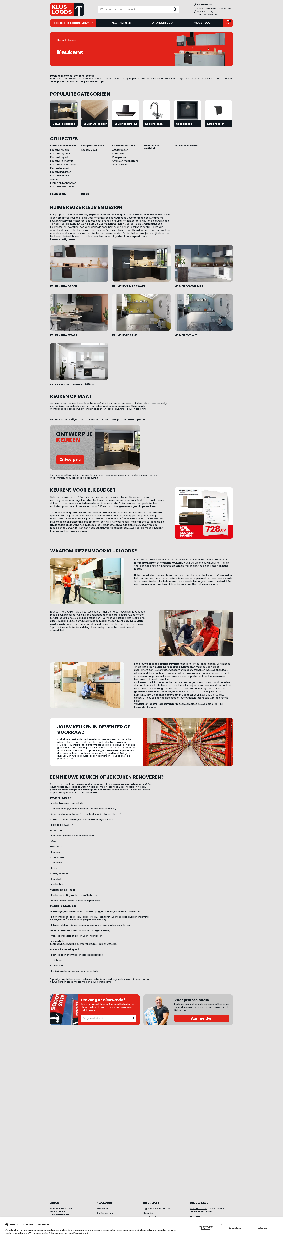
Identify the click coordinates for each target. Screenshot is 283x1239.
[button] (213, 11)
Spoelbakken (58, 193)
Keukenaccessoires (186, 145)
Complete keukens (92, 145)
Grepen (54, 179)
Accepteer (234, 1228)
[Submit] (133, 1018)
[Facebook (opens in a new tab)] (193, 1216)
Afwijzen (263, 1228)
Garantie (148, 1212)
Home (60, 40)
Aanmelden (202, 1018)
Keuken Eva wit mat (189, 286)
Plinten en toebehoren (63, 183)
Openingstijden (162, 22)
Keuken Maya (89, 149)
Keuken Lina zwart (60, 175)
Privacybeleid (80, 1232)
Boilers (85, 193)
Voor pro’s (202, 22)
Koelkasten (118, 153)
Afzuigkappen (120, 149)
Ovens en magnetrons (125, 161)
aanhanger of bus (107, 755)
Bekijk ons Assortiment (71, 23)
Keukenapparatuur (123, 145)
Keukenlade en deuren (63, 186)
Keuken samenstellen (63, 145)
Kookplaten (119, 157)
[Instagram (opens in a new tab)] (199, 1216)
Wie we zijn (103, 1208)
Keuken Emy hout (60, 153)
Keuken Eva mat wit (61, 161)
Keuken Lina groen (60, 172)
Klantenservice (105, 1212)
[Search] (175, 9)
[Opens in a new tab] (79, 263)
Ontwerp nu (70, 459)
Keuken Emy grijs (59, 149)
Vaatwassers (119, 164)
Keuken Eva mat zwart (63, 164)
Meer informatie (198, 1208)
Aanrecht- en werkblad (151, 147)
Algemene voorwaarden (156, 1208)
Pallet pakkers (120, 22)
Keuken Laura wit (60, 168)
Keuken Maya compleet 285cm (72, 384)
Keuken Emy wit (59, 157)
